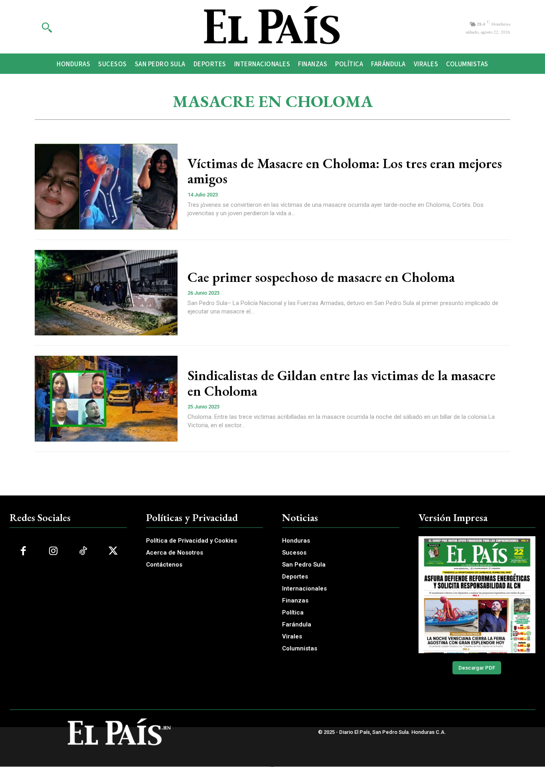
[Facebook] (23, 551)
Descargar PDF (476, 668)
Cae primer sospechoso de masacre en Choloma (321, 277)
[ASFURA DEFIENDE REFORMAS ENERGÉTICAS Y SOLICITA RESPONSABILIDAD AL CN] (477, 595)
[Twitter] (113, 551)
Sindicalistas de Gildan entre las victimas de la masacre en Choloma (342, 383)
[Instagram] (53, 551)
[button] (47, 27)
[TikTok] (83, 551)
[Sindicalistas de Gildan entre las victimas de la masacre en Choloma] (106, 399)
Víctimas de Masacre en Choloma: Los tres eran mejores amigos (345, 171)
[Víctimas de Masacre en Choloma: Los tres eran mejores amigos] (106, 187)
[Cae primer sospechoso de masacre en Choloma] (106, 293)
